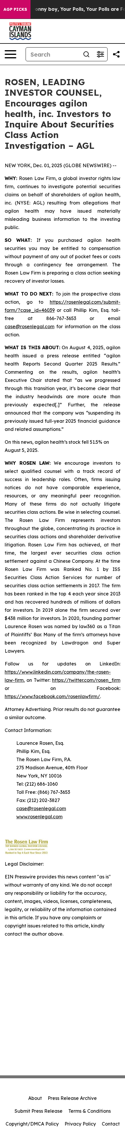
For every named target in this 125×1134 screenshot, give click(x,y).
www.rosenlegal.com (39, 817)
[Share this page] (116, 54)
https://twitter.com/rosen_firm (86, 680)
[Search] (86, 54)
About (35, 1098)
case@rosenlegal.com (29, 326)
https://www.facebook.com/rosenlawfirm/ (52, 696)
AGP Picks (15, 9)
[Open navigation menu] (10, 54)
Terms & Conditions (89, 1111)
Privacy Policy (80, 1124)
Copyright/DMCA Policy (32, 1124)
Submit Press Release (39, 1111)
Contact (111, 1124)
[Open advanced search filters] (100, 54)
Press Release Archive (72, 1098)
